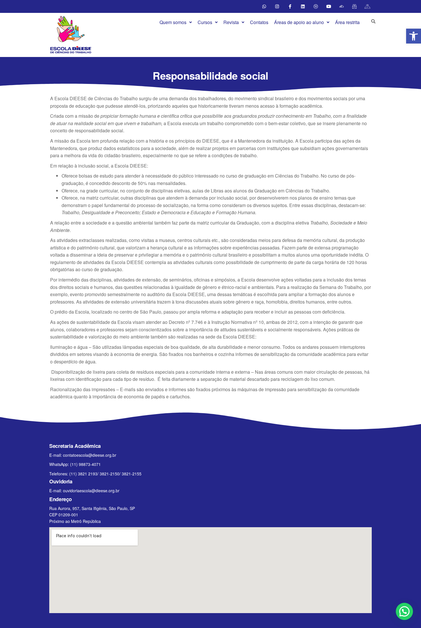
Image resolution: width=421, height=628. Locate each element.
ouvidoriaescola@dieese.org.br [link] (91, 490)
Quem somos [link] (173, 22)
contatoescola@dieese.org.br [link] (89, 455)
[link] (413, 36)
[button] (176, 22)
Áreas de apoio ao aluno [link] (299, 22)
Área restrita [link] (347, 22)
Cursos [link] (205, 22)
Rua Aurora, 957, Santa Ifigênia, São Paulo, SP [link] (92, 508)
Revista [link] (231, 22)
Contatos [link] (259, 22)
